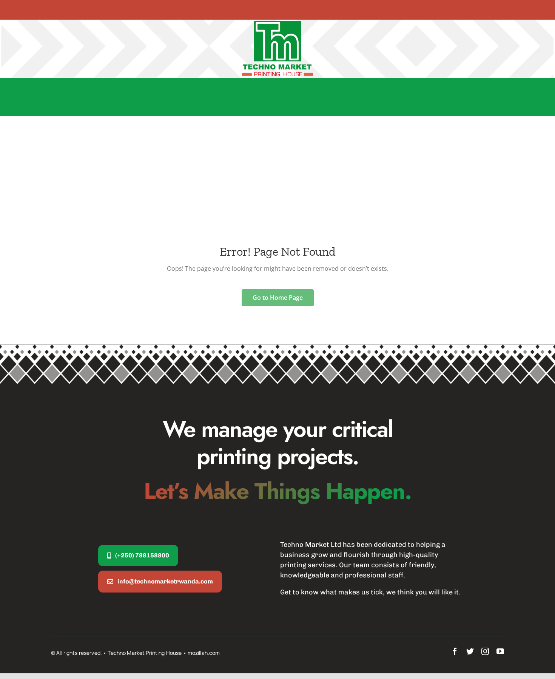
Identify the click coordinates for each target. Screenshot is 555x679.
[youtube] (500, 651)
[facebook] (455, 651)
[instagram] (485, 651)
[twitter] (470, 651)
